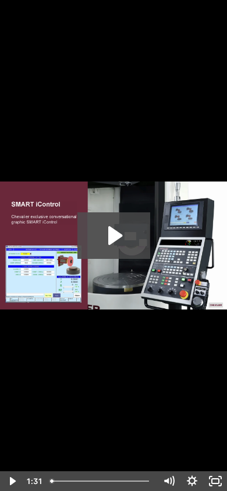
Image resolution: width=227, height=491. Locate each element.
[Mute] (168, 481)
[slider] (101, 481)
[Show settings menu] (192, 481)
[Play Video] (11, 481)
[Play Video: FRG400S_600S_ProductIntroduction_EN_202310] (113, 235)
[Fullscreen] (215, 481)
